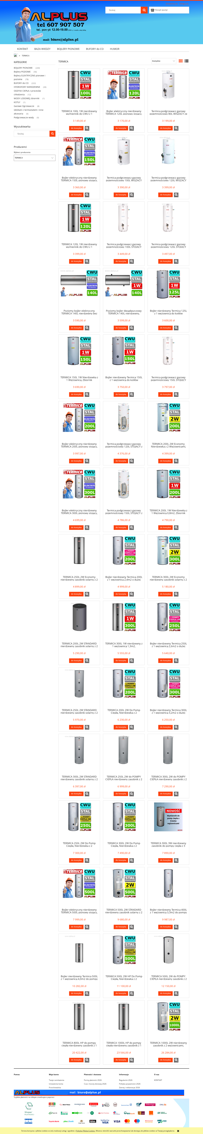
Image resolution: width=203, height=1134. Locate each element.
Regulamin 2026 (125, 1080)
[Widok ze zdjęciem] (181, 61)
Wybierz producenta (22, 152)
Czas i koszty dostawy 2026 (95, 1084)
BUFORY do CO (21, 83)
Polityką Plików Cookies (85, 1131)
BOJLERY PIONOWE (23, 67)
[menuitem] (22, 48)
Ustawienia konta (56, 1084)
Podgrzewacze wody (24, 117)
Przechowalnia (55, 1087)
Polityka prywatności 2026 (129, 1084)
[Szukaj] (144, 10)
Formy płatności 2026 (93, 1080)
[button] (87, 128)
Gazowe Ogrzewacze (24, 106)
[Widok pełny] (186, 61)
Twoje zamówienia (56, 1080)
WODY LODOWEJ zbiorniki (26, 98)
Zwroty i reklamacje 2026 (129, 1087)
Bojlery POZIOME (22, 71)
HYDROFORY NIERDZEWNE (27, 87)
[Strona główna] (51, 24)
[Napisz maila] (99, 1092)
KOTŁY (17, 102)
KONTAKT (158, 1080)
